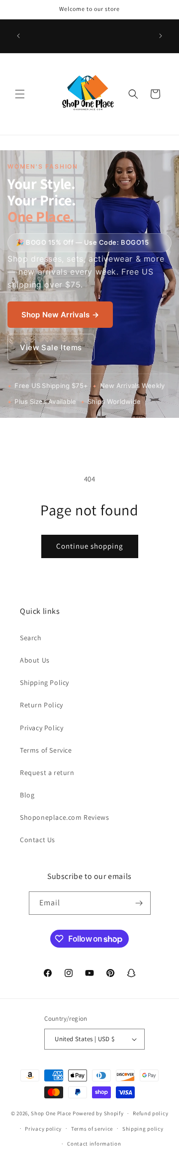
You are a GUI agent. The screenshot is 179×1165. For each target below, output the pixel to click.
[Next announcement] (161, 36)
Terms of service (92, 1128)
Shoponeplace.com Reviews (64, 817)
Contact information (94, 1143)
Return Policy (41, 704)
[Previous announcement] (18, 36)
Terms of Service (46, 750)
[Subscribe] (139, 903)
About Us (35, 660)
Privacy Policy (41, 727)
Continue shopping (89, 546)
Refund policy (150, 1113)
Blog (27, 794)
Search (31, 637)
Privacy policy (43, 1128)
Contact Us (37, 839)
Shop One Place (52, 1113)
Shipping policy (143, 1128)
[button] (20, 94)
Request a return (47, 772)
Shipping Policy (44, 682)
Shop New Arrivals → (60, 314)
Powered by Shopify (98, 1113)
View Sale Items (51, 347)
